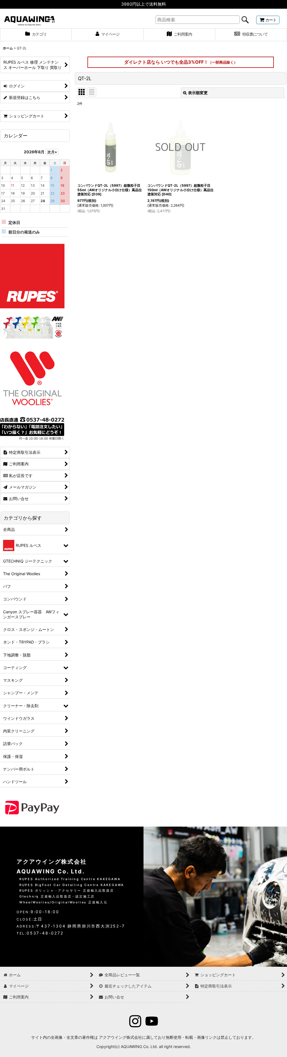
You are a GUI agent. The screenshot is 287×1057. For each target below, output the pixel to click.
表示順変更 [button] (198, 92)
